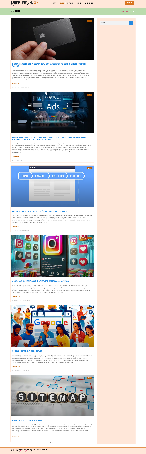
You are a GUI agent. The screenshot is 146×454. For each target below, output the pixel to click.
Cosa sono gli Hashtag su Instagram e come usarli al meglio (40, 281)
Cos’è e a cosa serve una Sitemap (27, 421)
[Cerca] (131, 23)
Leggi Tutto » (16, 83)
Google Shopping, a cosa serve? (27, 351)
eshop (79, 3)
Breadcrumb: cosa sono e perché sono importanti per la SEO (40, 211)
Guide (62, 3)
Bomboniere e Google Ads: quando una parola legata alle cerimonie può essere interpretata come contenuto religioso (49, 139)
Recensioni (89, 3)
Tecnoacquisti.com (25, 451)
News (54, 3)
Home (123, 11)
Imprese (70, 3)
